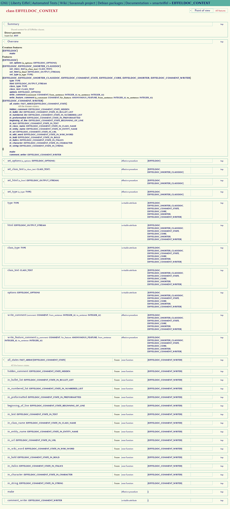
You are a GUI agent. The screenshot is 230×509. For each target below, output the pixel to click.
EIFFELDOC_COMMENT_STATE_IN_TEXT (38, 123)
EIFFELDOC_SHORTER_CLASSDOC (39, 66)
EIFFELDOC (10, 50)
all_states (15, 103)
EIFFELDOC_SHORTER (136, 77)
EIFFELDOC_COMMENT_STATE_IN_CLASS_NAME (51, 126)
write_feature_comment (22, 97)
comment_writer (18, 154)
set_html (14, 72)
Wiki (63, 3)
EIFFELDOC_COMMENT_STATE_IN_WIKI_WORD (48, 134)
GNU (4, 3)
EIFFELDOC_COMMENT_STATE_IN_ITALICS (42, 140)
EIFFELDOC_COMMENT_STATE (79, 77)
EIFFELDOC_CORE (110, 77)
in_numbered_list (18, 115)
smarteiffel (160, 3)
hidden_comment (18, 109)
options (13, 92)
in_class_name (17, 126)
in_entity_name (17, 129)
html (12, 83)
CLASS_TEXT (45, 69)
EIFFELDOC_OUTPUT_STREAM (43, 72)
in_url (12, 132)
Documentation (137, 3)
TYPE (29, 74)
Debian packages (110, 3)
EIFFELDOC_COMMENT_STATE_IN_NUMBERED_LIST (55, 115)
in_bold (13, 137)
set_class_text (17, 69)
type (12, 80)
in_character (16, 143)
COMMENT (42, 94)
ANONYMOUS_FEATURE (84, 97)
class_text (15, 89)
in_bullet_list (16, 112)
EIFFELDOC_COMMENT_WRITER (170, 77)
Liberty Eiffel (20, 3)
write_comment (18, 94)
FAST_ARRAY (27, 103)
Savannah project (82, 3)
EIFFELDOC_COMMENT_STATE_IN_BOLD (39, 137)
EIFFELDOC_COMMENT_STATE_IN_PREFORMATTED (53, 117)
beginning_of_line (18, 120)
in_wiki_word (16, 134)
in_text (13, 123)
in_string (14, 146)
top (221, 24)
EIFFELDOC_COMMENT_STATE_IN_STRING (41, 146)
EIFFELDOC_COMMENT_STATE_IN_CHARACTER (48, 143)
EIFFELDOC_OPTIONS (44, 63)
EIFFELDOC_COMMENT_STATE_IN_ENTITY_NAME (51, 129)
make (12, 53)
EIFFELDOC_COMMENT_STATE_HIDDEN (48, 109)
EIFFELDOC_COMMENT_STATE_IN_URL (36, 132)
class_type (15, 86)
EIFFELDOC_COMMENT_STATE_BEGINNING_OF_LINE (56, 120)
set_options (16, 63)
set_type (14, 74)
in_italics (14, 140)
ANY (16, 35)
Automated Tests (44, 3)
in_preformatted (18, 117)
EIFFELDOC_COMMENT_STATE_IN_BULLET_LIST (48, 112)
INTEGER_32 (71, 94)
